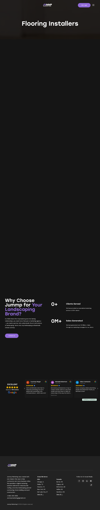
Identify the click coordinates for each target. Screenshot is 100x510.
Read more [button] (54, 395)
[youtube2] (91, 481)
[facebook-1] (79, 481)
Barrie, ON (59, 482)
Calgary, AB (59, 484)
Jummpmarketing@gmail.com (16, 498)
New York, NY (41, 489)
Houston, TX (41, 487)
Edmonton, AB (60, 487)
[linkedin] (87, 481)
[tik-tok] (91, 485)
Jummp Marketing (12, 504)
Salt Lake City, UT (42, 492)
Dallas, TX (40, 484)
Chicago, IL (40, 482)
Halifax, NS (59, 489)
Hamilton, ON (60, 492)
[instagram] (83, 481)
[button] (97, 388)
